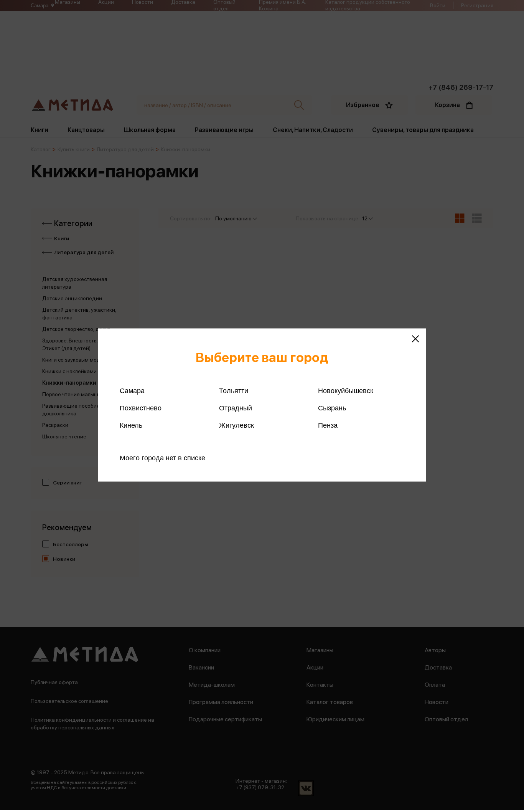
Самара (132, 391)
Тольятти (233, 391)
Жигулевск (236, 425)
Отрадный (235, 408)
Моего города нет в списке (162, 458)
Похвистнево (140, 408)
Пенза (328, 425)
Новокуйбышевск (345, 391)
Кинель (131, 425)
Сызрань (332, 408)
